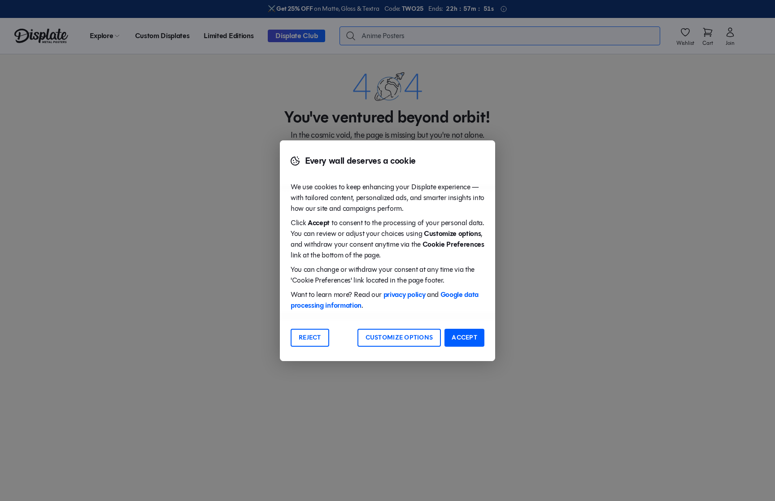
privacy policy (404, 294)
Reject (310, 337)
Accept (464, 337)
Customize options (399, 337)
